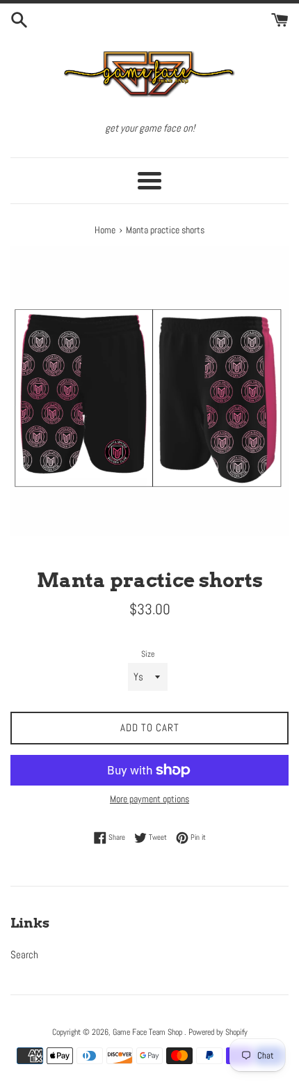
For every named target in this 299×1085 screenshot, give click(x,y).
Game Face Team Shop (148, 1032)
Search (24, 954)
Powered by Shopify (218, 1032)
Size (147, 653)
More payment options (149, 799)
